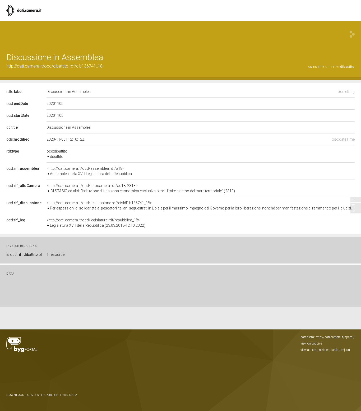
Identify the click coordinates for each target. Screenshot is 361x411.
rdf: (12, 151)
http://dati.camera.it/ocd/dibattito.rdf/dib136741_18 (54, 66)
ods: (18, 139)
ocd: (17, 103)
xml (314, 350)
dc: (12, 127)
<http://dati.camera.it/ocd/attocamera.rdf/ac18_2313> (141, 188)
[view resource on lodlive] (352, 34)
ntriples (324, 350)
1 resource (55, 254)
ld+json (345, 350)
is (24, 254)
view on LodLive (311, 343)
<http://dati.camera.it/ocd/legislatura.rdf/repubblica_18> (96, 222)
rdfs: (14, 92)
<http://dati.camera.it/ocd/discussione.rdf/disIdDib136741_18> (201, 205)
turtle (334, 350)
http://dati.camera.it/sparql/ (335, 337)
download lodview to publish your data (41, 395)
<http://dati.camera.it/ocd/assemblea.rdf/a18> (89, 171)
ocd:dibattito (57, 154)
